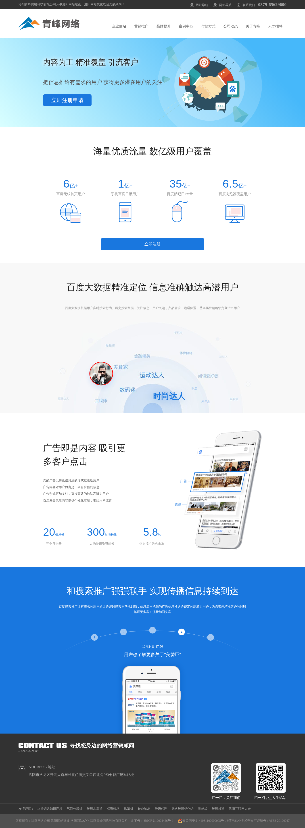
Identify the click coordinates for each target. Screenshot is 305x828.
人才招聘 (275, 26)
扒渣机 (128, 808)
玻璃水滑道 (94, 808)
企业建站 (119, 26)
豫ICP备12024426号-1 (158, 820)
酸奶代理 (161, 808)
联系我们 (248, 5)
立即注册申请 (67, 100)
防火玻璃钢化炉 (183, 808)
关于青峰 (253, 26)
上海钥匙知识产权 (49, 808)
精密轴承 (113, 808)
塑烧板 (202, 808)
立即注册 (152, 244)
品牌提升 (164, 26)
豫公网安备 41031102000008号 (203, 820)
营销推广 (141, 26)
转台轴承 (144, 808)
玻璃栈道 (218, 808)
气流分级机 (74, 808)
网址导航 (202, 5)
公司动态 (231, 26)
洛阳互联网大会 (240, 808)
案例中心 (186, 26)
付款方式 (208, 26)
